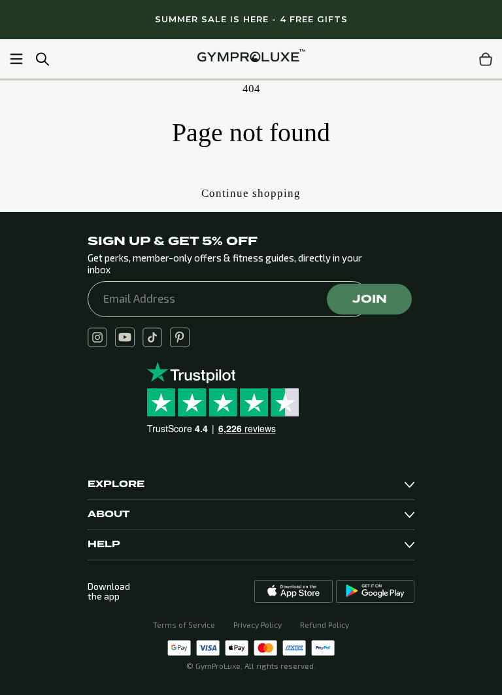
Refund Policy (324, 624)
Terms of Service (184, 624)
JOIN (369, 298)
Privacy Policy (257, 624)
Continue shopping (251, 193)
